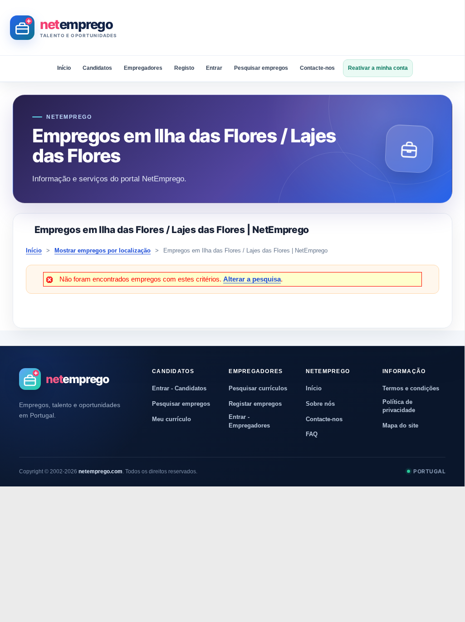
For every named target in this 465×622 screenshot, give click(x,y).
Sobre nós (320, 403)
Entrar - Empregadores (249, 420)
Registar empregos (255, 403)
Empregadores (143, 68)
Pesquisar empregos (261, 68)
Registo (184, 68)
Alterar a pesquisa (252, 279)
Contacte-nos (317, 68)
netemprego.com (100, 471)
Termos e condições (410, 388)
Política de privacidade (398, 405)
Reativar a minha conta (378, 68)
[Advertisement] (291, 27)
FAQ (312, 434)
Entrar (214, 68)
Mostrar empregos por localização (102, 250)
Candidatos (97, 68)
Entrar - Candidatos (179, 388)
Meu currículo (171, 419)
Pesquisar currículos (258, 388)
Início (64, 68)
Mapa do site (400, 425)
